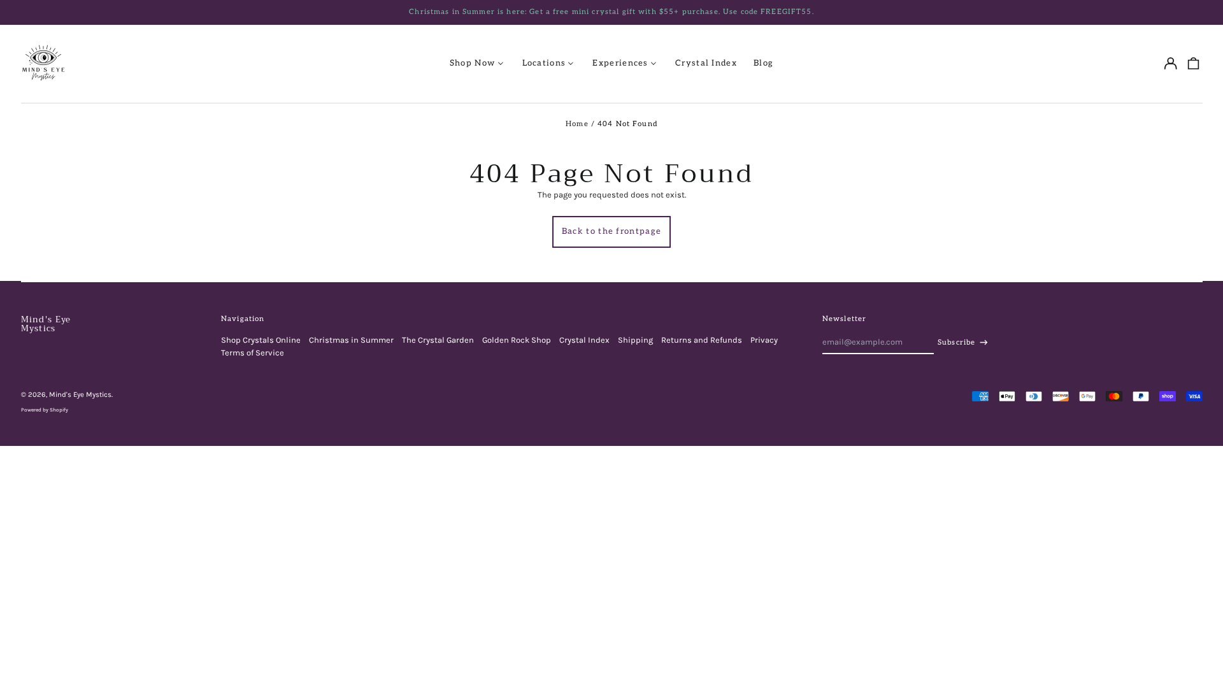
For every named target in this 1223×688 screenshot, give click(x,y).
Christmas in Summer (351, 340)
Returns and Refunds (701, 340)
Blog (763, 63)
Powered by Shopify (44, 409)
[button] (1193, 63)
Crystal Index (706, 63)
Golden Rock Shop (516, 340)
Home (577, 124)
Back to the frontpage (611, 231)
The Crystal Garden (438, 340)
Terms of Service (252, 352)
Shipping (635, 340)
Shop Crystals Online (261, 340)
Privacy (764, 340)
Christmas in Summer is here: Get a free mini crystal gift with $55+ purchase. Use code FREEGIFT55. (611, 12)
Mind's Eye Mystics (46, 324)
